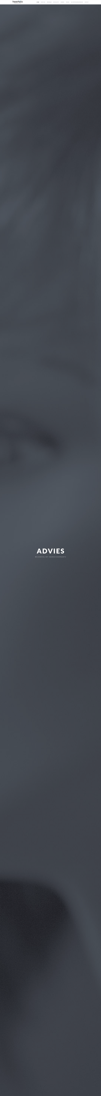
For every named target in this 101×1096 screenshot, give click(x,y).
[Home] (38, 2)
